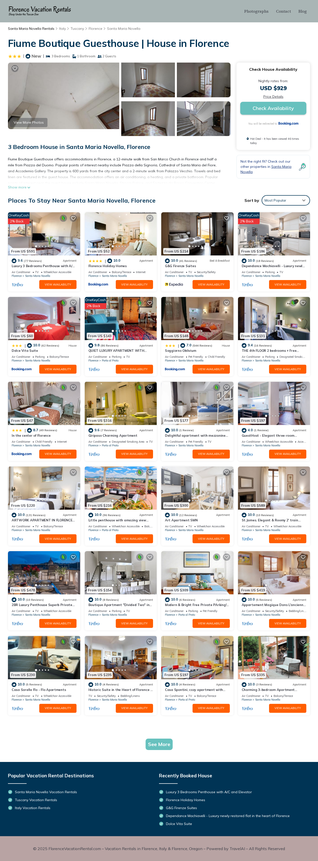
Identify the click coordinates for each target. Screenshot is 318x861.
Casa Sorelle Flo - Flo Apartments (39, 690)
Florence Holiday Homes (107, 266)
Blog (302, 11)
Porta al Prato (110, 360)
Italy (62, 28)
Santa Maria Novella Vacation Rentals (46, 792)
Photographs (256, 11)
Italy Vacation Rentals (32, 808)
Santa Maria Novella (123, 28)
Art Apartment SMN (181, 520)
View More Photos (29, 122)
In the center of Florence (31, 435)
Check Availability (273, 108)
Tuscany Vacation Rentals (36, 800)
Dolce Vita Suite (25, 351)
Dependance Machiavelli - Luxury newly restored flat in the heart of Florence (228, 816)
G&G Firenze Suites (180, 266)
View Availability (58, 284)
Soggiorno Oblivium (180, 351)
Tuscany (77, 28)
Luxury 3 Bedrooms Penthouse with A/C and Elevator (209, 792)
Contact (283, 11)
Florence (95, 28)
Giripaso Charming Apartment (112, 435)
